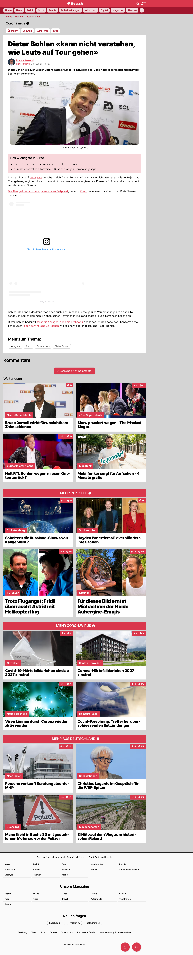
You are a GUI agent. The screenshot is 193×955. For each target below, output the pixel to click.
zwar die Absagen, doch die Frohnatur (59, 321)
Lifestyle (9, 874)
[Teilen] (125, 947)
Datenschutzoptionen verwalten (115, 932)
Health (8, 893)
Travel (65, 899)
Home (9, 16)
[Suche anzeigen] (137, 3)
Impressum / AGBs (86, 932)
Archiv (65, 874)
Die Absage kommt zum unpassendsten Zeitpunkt (38, 191)
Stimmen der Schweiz (129, 869)
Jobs (43, 932)
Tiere (35, 899)
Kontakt (53, 932)
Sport (64, 864)
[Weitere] (142, 10)
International (33, 16)
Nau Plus (66, 869)
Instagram (36, 177)
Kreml (83, 191)
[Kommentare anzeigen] (136, 947)
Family (122, 893)
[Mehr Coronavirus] (74, 626)
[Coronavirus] (74, 23)
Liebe (64, 893)
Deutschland (23, 63)
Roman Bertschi (25, 60)
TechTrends (125, 899)
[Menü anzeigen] (143, 3)
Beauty (8, 904)
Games (94, 869)
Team (34, 932)
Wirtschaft (10, 869)
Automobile (96, 899)
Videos (36, 869)
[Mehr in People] (74, 493)
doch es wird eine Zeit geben (41, 325)
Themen (37, 874)
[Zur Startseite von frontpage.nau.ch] (74, 3)
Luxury (94, 893)
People (19, 16)
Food (7, 899)
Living (36, 893)
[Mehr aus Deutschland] (74, 739)
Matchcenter (97, 864)
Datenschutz (67, 932)
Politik (36, 864)
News (7, 864)
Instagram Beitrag (46, 301)
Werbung (22, 932)
